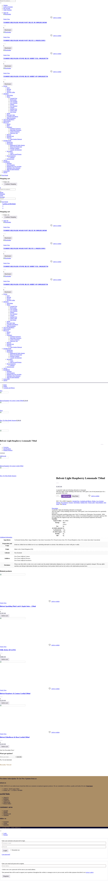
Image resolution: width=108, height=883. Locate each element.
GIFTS (5, 160)
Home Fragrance (11, 156)
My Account (6, 8)
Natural (12, 104)
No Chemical (13, 106)
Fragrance (9, 127)
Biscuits (9, 89)
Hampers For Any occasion (14, 166)
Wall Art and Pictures (15, 154)
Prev (1, 390)
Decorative (10, 151)
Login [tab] (5, 833)
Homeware (10, 142)
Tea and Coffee (11, 92)
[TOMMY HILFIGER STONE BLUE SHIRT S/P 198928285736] (7, 68)
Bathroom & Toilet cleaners (17, 145)
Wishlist (5, 5)
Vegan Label (13, 110)
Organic (12, 107)
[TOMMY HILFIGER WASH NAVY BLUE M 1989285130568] (7, 14)
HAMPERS (6, 162)
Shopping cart (7, 813)
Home (5, 385)
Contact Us (6, 800)
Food (8, 87)
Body (8, 125)
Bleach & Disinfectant (16, 146)
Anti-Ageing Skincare (16, 139)
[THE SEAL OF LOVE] (12, 618)
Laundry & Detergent (16, 149)
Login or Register (8, 7)
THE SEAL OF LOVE (8, 650)
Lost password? (6, 854)
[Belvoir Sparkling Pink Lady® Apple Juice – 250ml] (12, 575)
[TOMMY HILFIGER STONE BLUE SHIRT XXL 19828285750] (7, 50)
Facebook (6, 821)
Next (1, 410)
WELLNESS (7, 121)
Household (10, 143)
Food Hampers (11, 165)
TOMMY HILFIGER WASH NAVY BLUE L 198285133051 (24, 40)
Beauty (9, 124)
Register (6, 876)
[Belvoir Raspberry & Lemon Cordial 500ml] (12, 662)
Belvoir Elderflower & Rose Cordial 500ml (14, 737)
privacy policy (89, 872)
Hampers (9, 163)
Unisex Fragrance (15, 131)
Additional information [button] (6, 537)
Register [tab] (5, 835)
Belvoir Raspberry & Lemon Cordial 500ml (15, 693)
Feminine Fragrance (15, 128)
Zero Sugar (13, 112)
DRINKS (6, 94)
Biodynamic (13, 100)
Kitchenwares (10, 159)
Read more (89, 786)
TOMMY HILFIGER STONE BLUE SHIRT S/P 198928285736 (25, 76)
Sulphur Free (13, 109)
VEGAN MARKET (8, 119)
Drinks (5, 386)
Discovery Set (14, 133)
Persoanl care (10, 136)
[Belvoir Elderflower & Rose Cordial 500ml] (12, 705)
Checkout (6, 815)
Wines (8, 97)
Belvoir (64, 504)
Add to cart (3, 456)
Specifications (7, 448)
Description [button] (55, 508)
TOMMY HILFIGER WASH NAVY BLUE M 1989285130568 (25, 22)
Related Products (7, 450)
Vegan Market (99, 502)
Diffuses (12, 157)
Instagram (6, 824)
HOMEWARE (7, 140)
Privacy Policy (7, 803)
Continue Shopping (10, 184)
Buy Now (75, 496)
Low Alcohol (13, 101)
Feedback (6, 799)
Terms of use (6, 802)
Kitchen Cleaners (14, 148)
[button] (0, 187)
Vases (11, 153)
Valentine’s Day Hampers (13, 168)
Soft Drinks (10, 95)
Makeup (9, 134)
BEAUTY (6, 122)
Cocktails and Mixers (12, 116)
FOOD (5, 86)
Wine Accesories (11, 118)
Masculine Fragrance (15, 130)
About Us (6, 797)
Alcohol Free (13, 98)
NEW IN (5, 12)
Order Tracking (7, 10)
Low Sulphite (13, 103)
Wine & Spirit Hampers (13, 169)
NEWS (5, 172)
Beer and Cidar (11, 115)
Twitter (5, 823)
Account (5, 810)
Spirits (8, 113)
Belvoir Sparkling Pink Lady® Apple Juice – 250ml (18, 606)
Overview (6, 447)
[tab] (54, 493)
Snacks (9, 91)
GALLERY (6, 171)
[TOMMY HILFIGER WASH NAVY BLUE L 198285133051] (7, 32)
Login (5, 850)
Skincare (9, 137)
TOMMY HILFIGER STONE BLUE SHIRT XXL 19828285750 (25, 58)
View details (3, 529)
